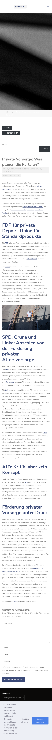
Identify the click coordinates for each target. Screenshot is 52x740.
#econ (7, 128)
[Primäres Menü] (47, 6)
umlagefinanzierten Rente (32, 206)
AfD (26, 482)
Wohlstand (8, 171)
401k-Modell (32, 259)
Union (7, 267)
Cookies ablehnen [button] (25, 720)
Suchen (4, 144)
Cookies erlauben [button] (40, 720)
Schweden (10, 382)
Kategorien (6, 693)
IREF (12, 112)
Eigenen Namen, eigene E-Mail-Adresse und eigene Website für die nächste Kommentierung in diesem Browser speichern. (25, 670)
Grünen (8, 390)
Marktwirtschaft (16, 169)
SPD (7, 369)
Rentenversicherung (32, 169)
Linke (45, 432)
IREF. (16, 601)
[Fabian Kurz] (7, 6)
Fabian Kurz (20, 6)
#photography (11, 133)
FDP (6, 243)
